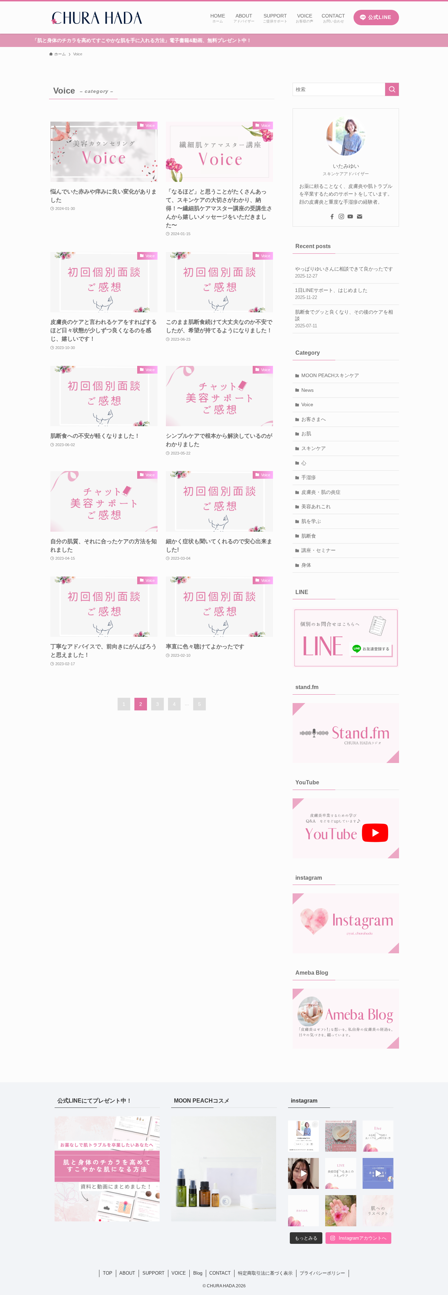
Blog (197, 1273)
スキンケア (313, 448)
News (307, 390)
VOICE (179, 1273)
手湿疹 (308, 477)
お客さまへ (313, 419)
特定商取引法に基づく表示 (265, 1273)
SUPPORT (153, 1273)
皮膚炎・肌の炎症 (321, 492)
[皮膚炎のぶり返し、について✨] (303, 1173)
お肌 (306, 433)
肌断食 (308, 536)
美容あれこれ (316, 506)
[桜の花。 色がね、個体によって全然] (340, 1210)
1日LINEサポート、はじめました (331, 293)
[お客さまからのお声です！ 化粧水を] (303, 1210)
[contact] (359, 216)
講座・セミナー (318, 550)
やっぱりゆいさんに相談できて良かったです (344, 272)
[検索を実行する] (392, 89)
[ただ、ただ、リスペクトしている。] (378, 1210)
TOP (107, 1273)
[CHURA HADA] (95, 17)
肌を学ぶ (311, 521)
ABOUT (127, 1273)
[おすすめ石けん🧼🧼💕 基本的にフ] (340, 1135)
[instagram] (341, 216)
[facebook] (332, 216)
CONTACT (220, 1273)
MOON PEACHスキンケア (330, 375)
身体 (306, 565)
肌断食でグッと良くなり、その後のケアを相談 (344, 318)
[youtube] (350, 216)
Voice (307, 404)
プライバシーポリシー (322, 1273)
